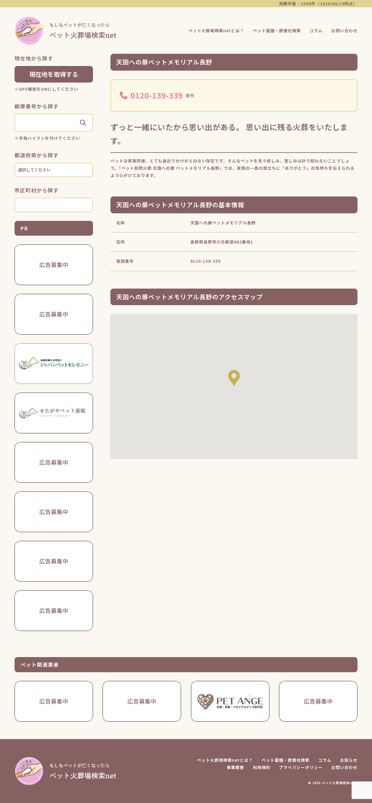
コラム (316, 30)
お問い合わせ (344, 30)
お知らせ (348, 760)
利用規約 (261, 767)
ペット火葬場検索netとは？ (216, 30)
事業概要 (235, 767)
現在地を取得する (53, 74)
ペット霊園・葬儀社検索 (277, 30)
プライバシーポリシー (301, 767)
